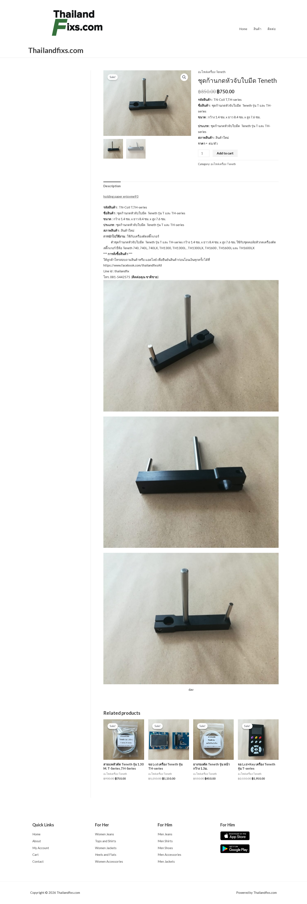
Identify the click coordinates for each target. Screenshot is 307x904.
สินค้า (257, 29)
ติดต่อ (272, 29)
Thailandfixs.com (55, 50)
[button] (184, 77)
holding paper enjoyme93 (120, 196)
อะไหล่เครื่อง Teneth (212, 72)
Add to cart (225, 153)
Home (243, 29)
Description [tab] (112, 186)
